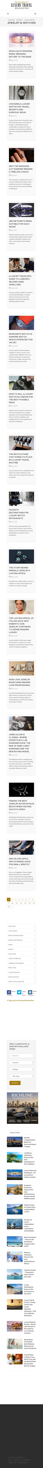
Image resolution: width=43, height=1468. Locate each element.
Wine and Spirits (13, 977)
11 (17, 903)
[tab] (14, 1132)
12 (21, 903)
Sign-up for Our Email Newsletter (21, 1000)
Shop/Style (19, 20)
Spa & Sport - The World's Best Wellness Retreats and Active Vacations (30, 1344)
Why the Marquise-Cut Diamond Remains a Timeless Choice (21, 169)
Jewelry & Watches (29, 20)
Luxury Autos (12, 931)
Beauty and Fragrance (15, 940)
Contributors (26, 1460)
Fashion (10, 949)
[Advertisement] (22, 1020)
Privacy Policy (23, 1462)
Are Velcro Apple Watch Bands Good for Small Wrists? (20, 861)
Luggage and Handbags (16, 963)
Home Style (12, 954)
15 (34, 903)
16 (9, 907)
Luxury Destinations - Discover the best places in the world (29, 1289)
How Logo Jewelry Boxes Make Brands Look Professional (19, 682)
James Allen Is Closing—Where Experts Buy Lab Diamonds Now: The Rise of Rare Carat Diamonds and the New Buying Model (19, 743)
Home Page (11, 20)
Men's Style (12, 968)
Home (10, 1460)
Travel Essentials (14, 972)
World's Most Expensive (16, 981)
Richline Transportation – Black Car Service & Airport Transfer (30, 1142)
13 (25, 903)
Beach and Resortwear (15, 935)
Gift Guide (11, 926)
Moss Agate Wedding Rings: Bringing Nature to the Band (20, 54)
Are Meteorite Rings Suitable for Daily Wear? (20, 224)
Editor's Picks (13, 1462)
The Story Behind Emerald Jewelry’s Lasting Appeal (19, 570)
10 (12, 903)
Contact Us (17, 1460)
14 (29, 903)
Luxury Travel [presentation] (14, 1132)
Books (10, 944)
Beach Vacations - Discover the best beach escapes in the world (30, 1241)
